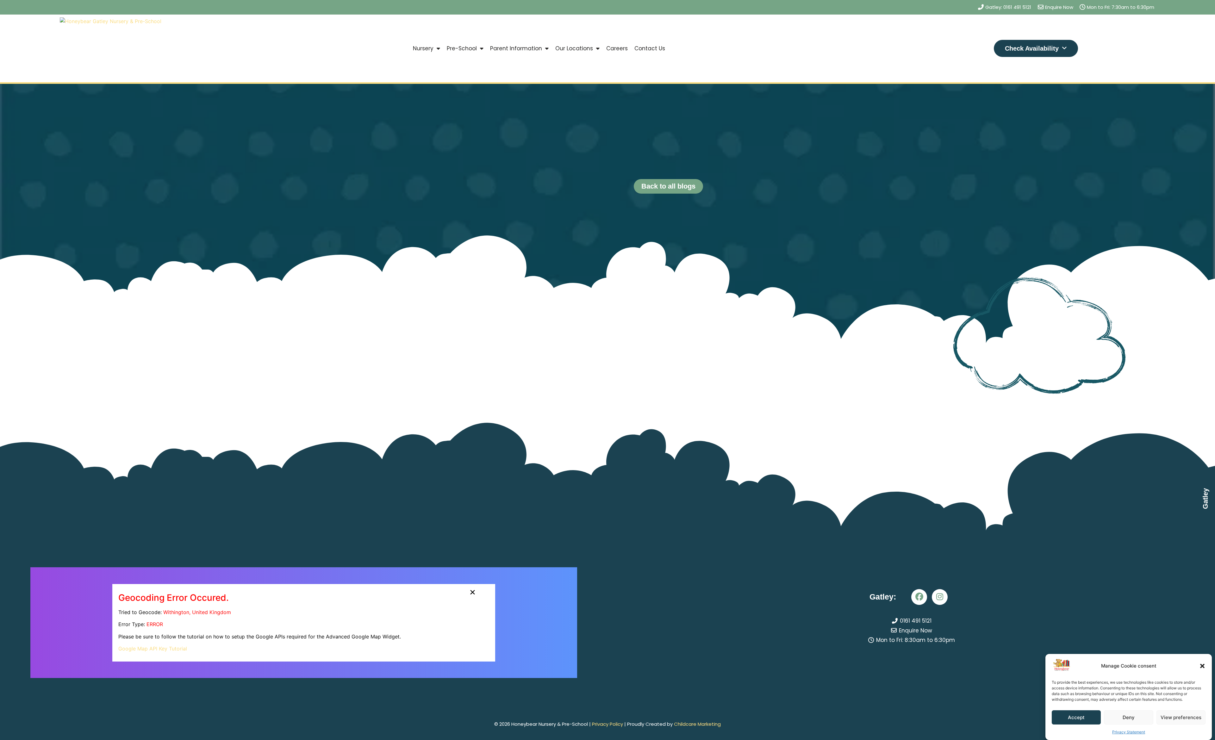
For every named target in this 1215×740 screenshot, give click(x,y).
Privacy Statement (1128, 732)
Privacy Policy (607, 724)
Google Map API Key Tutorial (152, 648)
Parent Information (516, 48)
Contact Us (649, 48)
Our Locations (574, 48)
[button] (1202, 666)
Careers (617, 48)
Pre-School (462, 48)
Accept (1076, 717)
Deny (1129, 717)
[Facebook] (919, 597)
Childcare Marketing (697, 724)
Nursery (423, 48)
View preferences (1181, 717)
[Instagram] (940, 597)
